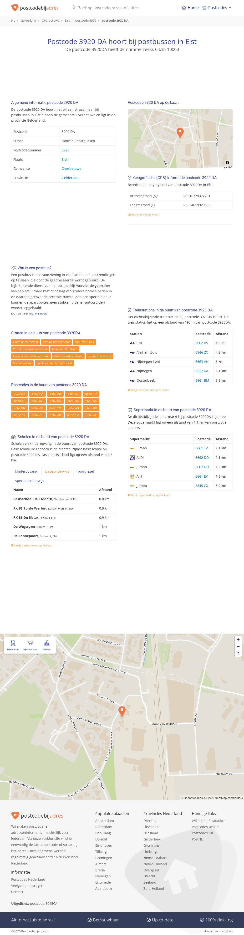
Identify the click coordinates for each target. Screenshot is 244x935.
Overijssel (151, 870)
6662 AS (19, 415)
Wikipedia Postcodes (208, 820)
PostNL (197, 839)
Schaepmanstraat (99, 356)
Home (193, 7)
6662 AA (91, 401)
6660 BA (55, 401)
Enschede (103, 882)
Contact (17, 892)
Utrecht (101, 839)
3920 (65, 150)
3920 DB (19, 394)
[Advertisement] (122, 74)
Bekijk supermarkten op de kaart (150, 495)
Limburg (150, 851)
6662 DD (202, 457)
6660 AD (91, 394)
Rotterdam (103, 827)
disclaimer (211, 931)
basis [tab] (57, 471)
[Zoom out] (238, 646)
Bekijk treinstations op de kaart (149, 390)
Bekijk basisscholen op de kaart (32, 545)
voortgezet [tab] (85, 471)
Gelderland (71, 177)
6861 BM (202, 380)
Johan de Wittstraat (64, 349)
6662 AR (55, 415)
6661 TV (201, 448)
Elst (64, 159)
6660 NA (73, 401)
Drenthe (150, 820)
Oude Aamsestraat (25, 342)
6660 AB (55, 394)
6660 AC (73, 394)
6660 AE (19, 401)
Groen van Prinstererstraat (31, 356)
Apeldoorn (103, 888)
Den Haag (103, 833)
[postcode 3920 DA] (38, 8)
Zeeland (149, 882)
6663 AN (202, 361)
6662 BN (19, 408)
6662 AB (73, 408)
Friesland (150, 833)
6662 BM (55, 408)
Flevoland (151, 827)
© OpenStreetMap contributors (223, 798)
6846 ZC (201, 352)
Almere (101, 864)
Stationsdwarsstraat (56, 342)
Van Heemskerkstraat (68, 356)
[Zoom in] (238, 639)
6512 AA (201, 371)
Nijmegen (103, 876)
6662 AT (37, 415)
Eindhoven (103, 845)
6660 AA (37, 394)
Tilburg (101, 851)
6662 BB (91, 408)
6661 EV (201, 476)
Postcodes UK (202, 833)
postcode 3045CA (43, 903)
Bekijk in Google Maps (145, 214)
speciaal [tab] (29, 480)
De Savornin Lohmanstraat (54, 363)
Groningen (103, 857)
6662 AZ (37, 408)
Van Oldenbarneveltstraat (30, 349)
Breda (100, 870)
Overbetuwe (71, 168)
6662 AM (73, 415)
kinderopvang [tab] (26, 471)
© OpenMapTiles (192, 798)
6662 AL (91, 415)
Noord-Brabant (155, 857)
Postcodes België (205, 827)
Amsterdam (104, 820)
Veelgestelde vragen (27, 885)
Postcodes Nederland (28, 879)
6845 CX (201, 485)
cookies (227, 931)
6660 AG (37, 401)
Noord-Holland (155, 864)
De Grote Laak (84, 342)
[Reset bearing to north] (238, 653)
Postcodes (217, 7)
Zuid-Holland (153, 888)
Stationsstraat (22, 363)
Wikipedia (41, 313)
